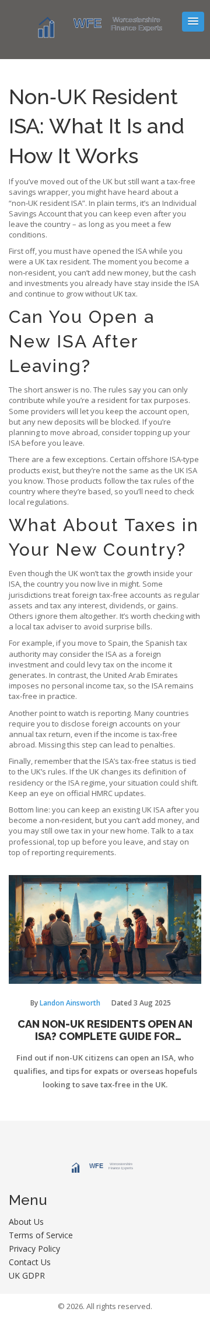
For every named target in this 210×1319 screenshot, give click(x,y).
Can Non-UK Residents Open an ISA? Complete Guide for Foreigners (105, 1030)
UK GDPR (27, 1275)
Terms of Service (41, 1235)
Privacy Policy (34, 1248)
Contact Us (30, 1262)
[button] (193, 22)
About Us (26, 1221)
